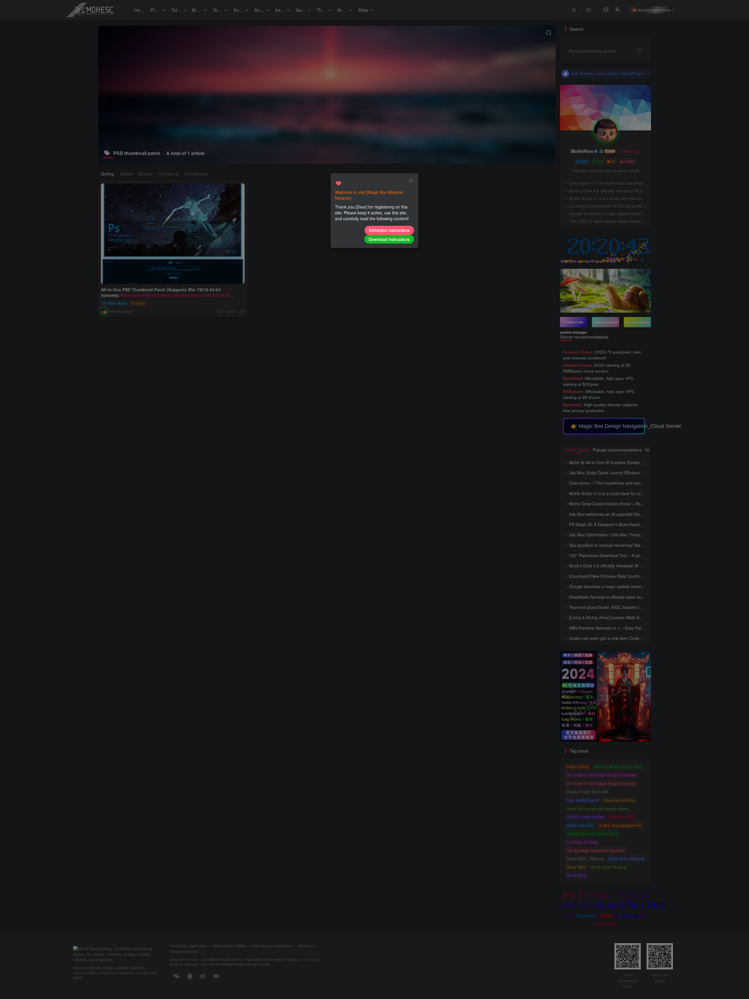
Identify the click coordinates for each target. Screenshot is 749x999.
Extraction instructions (389, 230)
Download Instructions (389, 239)
